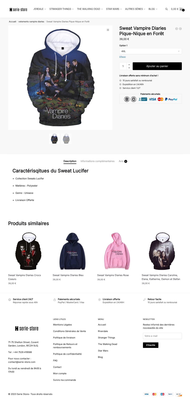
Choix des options (28, 289)
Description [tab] (70, 161)
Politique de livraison (64, 337)
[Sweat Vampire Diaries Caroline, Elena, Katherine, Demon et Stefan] (162, 251)
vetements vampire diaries (31, 21)
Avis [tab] (121, 161)
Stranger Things (106, 337)
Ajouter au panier (157, 66)
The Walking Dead (107, 344)
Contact (57, 367)
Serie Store (23, 394)
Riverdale (103, 331)
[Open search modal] (168, 9)
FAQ (55, 360)
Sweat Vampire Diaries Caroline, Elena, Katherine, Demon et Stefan (161, 277)
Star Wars (103, 350)
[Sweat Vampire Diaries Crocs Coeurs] (28, 251)
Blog (100, 357)
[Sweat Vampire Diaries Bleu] (73, 251)
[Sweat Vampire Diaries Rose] (117, 251)
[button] (108, 30)
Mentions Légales (62, 324)
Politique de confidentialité (67, 354)
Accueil (12, 21)
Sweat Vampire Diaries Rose (113, 275)
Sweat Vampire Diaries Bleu (68, 275)
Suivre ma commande (64, 380)
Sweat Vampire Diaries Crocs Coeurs (24, 277)
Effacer (122, 56)
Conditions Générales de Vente (69, 331)
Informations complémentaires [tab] (97, 161)
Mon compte (59, 373)
